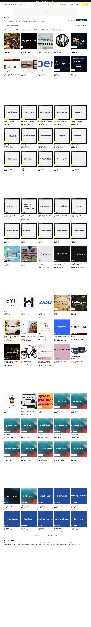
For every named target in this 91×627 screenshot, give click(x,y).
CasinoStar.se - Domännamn (27, 239)
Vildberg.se (40, 72)
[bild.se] (79, 519)
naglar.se (73, 410)
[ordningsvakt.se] (79, 496)
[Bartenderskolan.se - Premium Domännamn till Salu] (12, 352)
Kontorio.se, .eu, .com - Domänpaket (26, 216)
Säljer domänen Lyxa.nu (43, 410)
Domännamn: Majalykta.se (60, 361)
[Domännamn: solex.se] (29, 352)
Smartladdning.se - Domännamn (45, 121)
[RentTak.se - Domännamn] (12, 159)
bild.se (72, 528)
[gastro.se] (45, 425)
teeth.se (23, 528)
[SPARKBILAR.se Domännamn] (12, 254)
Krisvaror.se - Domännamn (10, 215)
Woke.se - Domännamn (9, 121)
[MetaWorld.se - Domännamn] (45, 159)
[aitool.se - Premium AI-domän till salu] (79, 64)
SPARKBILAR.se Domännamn (10, 263)
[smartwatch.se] (12, 449)
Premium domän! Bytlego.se (77, 311)
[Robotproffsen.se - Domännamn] (29, 136)
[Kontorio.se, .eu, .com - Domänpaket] (29, 206)
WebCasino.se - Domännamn (27, 121)
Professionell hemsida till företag (28, 72)
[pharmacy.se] (12, 425)
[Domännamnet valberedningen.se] (45, 41)
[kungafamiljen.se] (45, 449)
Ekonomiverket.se (42, 336)
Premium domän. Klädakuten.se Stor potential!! (11, 337)
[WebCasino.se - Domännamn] (29, 112)
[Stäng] (90, 1)
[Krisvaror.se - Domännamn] (12, 206)
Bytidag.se (6, 311)
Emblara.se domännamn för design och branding (45, 263)
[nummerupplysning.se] (62, 449)
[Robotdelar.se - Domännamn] (45, 136)
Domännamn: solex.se (26, 361)
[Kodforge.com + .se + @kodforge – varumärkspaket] (79, 254)
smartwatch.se (7, 457)
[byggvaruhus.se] (62, 519)
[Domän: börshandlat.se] (12, 41)
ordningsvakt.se (74, 505)
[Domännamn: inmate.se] (62, 41)
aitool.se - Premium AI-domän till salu (78, 73)
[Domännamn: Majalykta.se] (62, 352)
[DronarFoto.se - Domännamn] (12, 231)
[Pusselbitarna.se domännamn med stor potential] (62, 303)
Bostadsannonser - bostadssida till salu (28, 337)
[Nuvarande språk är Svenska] (53, 4)
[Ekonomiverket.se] (45, 327)
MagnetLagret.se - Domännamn (61, 168)
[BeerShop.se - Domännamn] (62, 231)
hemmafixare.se (74, 434)
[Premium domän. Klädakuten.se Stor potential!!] (12, 327)
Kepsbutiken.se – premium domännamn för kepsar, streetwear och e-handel (29, 410)
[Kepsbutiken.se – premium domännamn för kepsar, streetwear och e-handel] (29, 401)
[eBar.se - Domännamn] (79, 206)
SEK (56, 4)
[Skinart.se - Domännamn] (79, 112)
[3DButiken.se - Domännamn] (79, 231)
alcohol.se (40, 505)
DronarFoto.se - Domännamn (10, 239)
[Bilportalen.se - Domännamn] (45, 231)
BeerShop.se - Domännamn (60, 239)
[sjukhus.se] (62, 496)
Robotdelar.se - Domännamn (44, 144)
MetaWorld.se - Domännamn (44, 168)
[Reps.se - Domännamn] (62, 136)
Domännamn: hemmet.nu (26, 311)
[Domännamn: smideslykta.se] (12, 401)
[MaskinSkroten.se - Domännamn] (79, 159)
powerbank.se (57, 434)
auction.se (6, 505)
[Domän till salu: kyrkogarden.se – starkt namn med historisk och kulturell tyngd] (62, 327)
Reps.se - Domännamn (59, 144)
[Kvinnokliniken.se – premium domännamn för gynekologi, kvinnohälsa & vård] (45, 352)
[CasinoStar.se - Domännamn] (29, 231)
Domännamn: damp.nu (42, 311)
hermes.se (73, 457)
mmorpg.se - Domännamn (26, 168)
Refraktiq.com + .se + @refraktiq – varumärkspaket (62, 263)
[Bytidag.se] (12, 303)
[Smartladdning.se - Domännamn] (45, 112)
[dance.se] (29, 449)
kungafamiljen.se (41, 457)
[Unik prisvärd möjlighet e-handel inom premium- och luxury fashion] (12, 64)
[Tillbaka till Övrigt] (5, 26)
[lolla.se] (29, 425)
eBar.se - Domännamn (76, 215)
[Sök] (45, 4)
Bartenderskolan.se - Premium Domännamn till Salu (11, 362)
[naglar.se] (79, 401)
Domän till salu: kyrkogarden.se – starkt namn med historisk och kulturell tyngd (61, 337)
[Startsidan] (12, 4)
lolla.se (22, 434)
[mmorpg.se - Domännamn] (29, 159)
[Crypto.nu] (62, 64)
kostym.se (56, 410)
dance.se (23, 457)
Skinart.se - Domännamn (76, 121)
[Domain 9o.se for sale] (79, 41)
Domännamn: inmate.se (59, 49)
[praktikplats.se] (45, 519)
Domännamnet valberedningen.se (45, 49)
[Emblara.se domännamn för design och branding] (45, 254)
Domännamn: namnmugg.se (77, 361)
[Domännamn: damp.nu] (45, 303)
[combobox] (32, 4)
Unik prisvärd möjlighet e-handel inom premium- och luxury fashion (11, 73)
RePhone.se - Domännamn (77, 144)
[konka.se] (79, 327)
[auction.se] (12, 496)
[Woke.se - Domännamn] (12, 112)
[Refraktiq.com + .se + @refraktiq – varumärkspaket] (62, 254)
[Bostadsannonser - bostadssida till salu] (29, 327)
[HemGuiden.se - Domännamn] (62, 206)
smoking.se (6, 528)
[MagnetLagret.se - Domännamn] (62, 159)
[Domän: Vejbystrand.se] (29, 41)
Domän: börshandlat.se (9, 49)
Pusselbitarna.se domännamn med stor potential (61, 312)
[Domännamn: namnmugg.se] (79, 352)
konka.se (73, 336)
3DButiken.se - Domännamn (77, 239)
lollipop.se (23, 505)
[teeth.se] (29, 519)
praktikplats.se (41, 528)
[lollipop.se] (29, 496)
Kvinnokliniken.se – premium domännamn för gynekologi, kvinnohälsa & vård (44, 362)
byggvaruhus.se (57, 528)
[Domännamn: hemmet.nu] (29, 303)
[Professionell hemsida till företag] (29, 64)
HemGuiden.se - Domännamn (60, 215)
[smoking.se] (12, 519)
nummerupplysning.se (59, 457)
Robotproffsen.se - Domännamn (28, 144)
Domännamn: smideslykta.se (10, 410)
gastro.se (40, 434)
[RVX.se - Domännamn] (12, 136)
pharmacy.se (7, 434)
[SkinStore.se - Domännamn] (62, 112)
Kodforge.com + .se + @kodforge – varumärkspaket (78, 263)
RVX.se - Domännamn (9, 144)
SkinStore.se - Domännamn (60, 121)
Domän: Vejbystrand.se (26, 49)
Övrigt (7, 25)
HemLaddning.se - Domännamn (44, 215)
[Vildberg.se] (45, 64)
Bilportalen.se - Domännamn (44, 239)
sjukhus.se (56, 505)
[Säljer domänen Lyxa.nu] (45, 401)
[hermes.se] (79, 449)
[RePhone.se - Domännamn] (79, 136)
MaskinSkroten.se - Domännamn (78, 168)
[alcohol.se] (45, 496)
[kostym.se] (62, 401)
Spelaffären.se (24, 263)
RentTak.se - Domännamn (10, 168)
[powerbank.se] (62, 425)
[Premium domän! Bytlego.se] (79, 303)
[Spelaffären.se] (29, 254)
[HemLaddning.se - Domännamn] (45, 206)
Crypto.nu (56, 72)
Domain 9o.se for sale (76, 49)
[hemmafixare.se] (79, 425)
